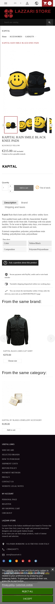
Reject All (27, 591)
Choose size (12, 361)
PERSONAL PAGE (9, 500)
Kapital (5, 215)
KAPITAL (6, 31)
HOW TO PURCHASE (11, 459)
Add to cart (23, 188)
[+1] (11, 186)
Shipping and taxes (15, 207)
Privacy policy (8, 584)
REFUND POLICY (9, 468)
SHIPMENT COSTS (10, 464)
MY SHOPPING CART (11, 509)
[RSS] (16, 561)
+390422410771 (12, 549)
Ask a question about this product (23, 262)
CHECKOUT (7, 513)
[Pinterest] (29, 561)
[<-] (4, 338)
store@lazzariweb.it (13, 555)
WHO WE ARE (8, 450)
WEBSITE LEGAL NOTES (13, 486)
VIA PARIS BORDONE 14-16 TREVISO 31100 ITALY (27, 544)
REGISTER (6, 504)
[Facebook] (3, 561)
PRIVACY (6, 477)
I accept (27, 598)
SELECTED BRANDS (11, 455)
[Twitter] (10, 561)
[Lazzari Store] (27, 13)
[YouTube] (23, 561)
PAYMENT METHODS (11, 473)
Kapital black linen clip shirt (18, 351)
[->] (51, 338)
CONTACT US (8, 482)
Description (10, 202)
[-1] (11, 191)
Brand (24, 202)
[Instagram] (35, 561)
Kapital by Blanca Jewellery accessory (22, 420)
